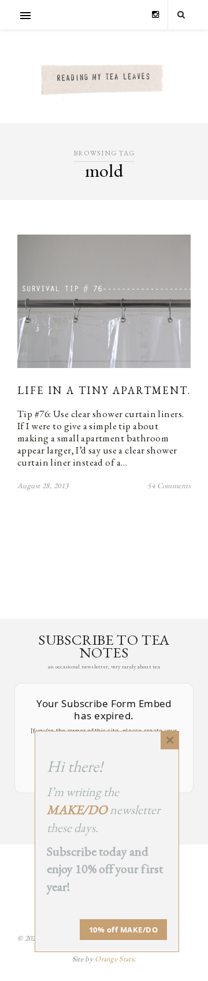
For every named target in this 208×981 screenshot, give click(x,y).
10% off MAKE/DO (123, 929)
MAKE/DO (77, 809)
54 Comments (169, 485)
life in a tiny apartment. (104, 390)
